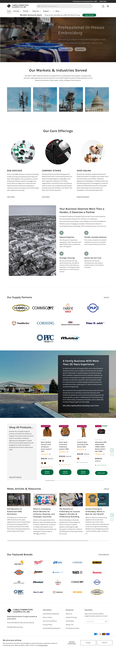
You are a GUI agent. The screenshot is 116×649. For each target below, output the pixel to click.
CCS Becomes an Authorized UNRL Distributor (14, 511)
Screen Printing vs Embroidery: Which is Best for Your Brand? (95, 511)
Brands (25, 11)
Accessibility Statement (51, 614)
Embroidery (70, 621)
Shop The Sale (89, 15)
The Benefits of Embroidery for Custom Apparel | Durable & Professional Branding (69, 513)
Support (46, 11)
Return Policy (47, 617)
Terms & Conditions (50, 621)
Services (16, 11)
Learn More (80, 49)
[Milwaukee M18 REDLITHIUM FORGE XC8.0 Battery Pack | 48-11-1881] (101, 431)
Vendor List (69, 625)
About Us (36, 11)
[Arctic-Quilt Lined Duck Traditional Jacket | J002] (65, 431)
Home (9, 11)
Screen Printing (71, 617)
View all (106, 489)
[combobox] (64, 6)
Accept (88, 643)
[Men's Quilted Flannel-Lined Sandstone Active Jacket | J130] (47, 431)
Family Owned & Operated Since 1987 (85, 1)
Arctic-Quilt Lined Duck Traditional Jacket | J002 (64, 445)
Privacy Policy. (43, 645)
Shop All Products (83, 197)
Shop (57, 11)
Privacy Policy (47, 625)
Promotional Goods (72, 628)
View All (106, 297)
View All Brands (103, 554)
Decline (104, 643)
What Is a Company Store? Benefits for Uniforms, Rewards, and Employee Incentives (44, 513)
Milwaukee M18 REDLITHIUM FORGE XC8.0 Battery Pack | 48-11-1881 (100, 446)
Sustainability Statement (51, 628)
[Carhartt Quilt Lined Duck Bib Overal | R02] (83, 431)
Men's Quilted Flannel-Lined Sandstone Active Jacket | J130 (46, 446)
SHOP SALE (102, 1)
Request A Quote (65, 49)
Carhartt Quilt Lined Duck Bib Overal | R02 (82, 444)
